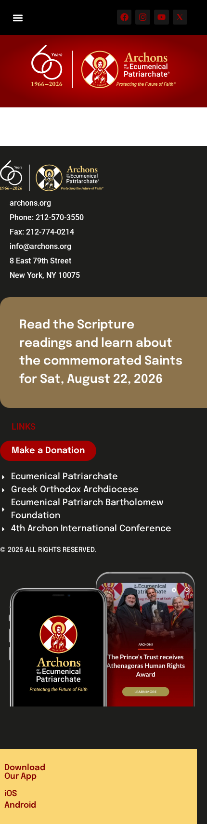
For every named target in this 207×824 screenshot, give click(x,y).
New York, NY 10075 (45, 275)
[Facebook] (124, 17)
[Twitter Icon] (180, 17)
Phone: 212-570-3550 (47, 217)
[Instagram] (142, 17)
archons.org (30, 203)
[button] (18, 18)
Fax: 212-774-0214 (42, 231)
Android (20, 805)
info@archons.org (40, 246)
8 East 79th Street (40, 260)
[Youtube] (161, 17)
